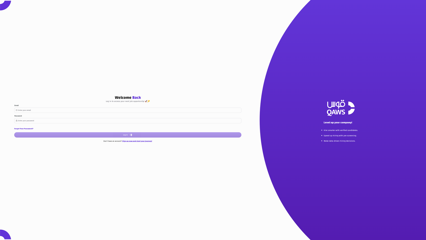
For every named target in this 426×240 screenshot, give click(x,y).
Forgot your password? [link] (23, 128)
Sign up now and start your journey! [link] (137, 141)
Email (16, 105)
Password (18, 116)
